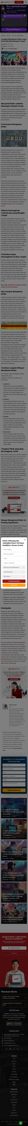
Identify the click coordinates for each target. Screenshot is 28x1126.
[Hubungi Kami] (20, 1123)
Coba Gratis (14, 585)
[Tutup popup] (25, 539)
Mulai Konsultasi (15, 581)
